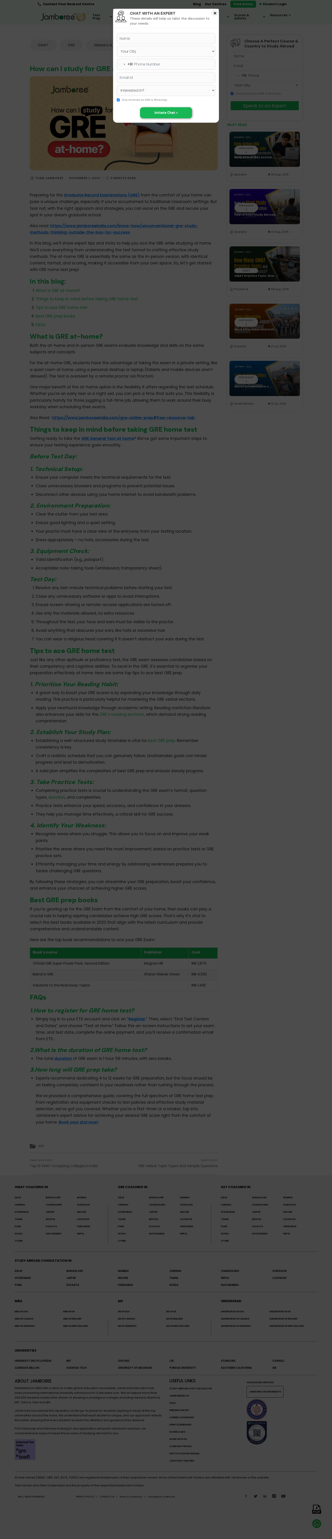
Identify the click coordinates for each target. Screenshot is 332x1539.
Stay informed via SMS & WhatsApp (144, 100)
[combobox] (125, 64)
